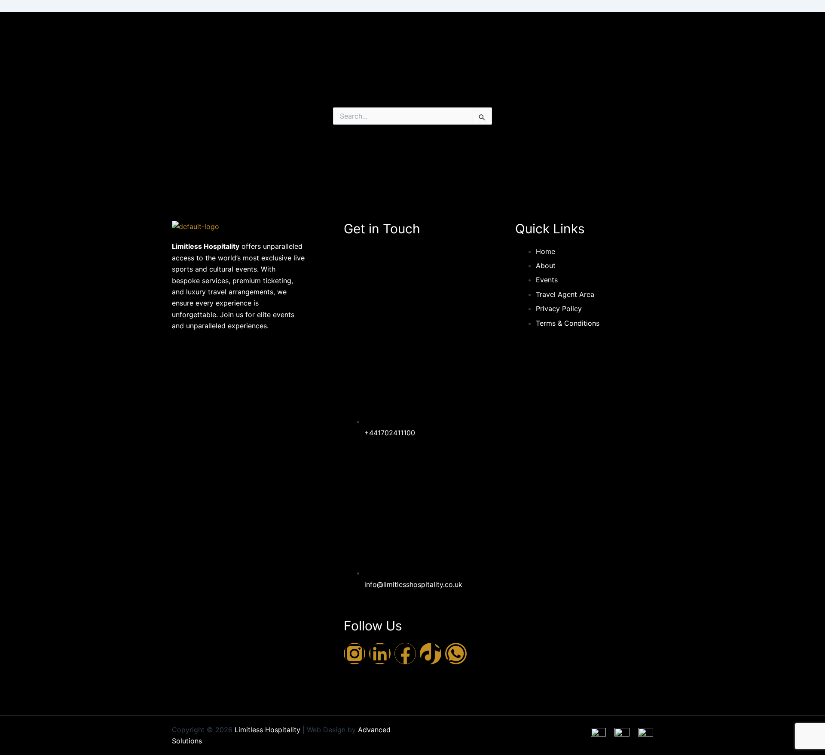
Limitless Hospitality (267, 729)
